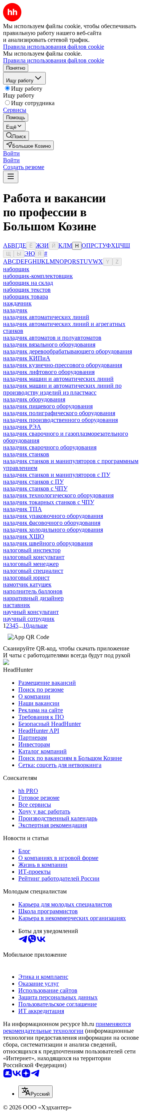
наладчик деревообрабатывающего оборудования (67, 351)
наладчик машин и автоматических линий (58, 379)
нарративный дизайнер (33, 598)
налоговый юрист (26, 577)
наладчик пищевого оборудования (48, 406)
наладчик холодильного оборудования (53, 529)
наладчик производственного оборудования (60, 420)
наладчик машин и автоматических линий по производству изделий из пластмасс (62, 389)
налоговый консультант (33, 557)
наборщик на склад (28, 283)
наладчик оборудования (34, 399)
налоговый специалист (33, 570)
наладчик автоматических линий (46, 317)
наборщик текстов (27, 289)
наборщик (16, 269)
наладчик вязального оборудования (49, 344)
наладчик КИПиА (26, 358)
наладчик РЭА (22, 427)
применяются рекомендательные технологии (67, 1027)
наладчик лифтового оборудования (49, 372)
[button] (11, 153)
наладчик (15, 310)
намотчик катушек (27, 584)
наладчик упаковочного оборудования (53, 516)
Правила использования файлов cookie (53, 60)
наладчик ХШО (23, 536)
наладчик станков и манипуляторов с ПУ (56, 474)
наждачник (17, 303)
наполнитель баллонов (33, 591)
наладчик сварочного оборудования (49, 447)
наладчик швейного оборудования (48, 543)
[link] (16, 136)
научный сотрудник (29, 618)
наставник (16, 605)
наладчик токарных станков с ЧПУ (48, 502)
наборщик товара (25, 296)
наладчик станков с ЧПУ (35, 488)
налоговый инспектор (32, 550)
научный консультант (31, 612)
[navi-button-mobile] (10, 177)
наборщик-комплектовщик (38, 276)
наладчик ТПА (22, 509)
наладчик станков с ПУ (33, 481)
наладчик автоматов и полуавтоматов (52, 337)
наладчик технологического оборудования (58, 495)
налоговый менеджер (31, 564)
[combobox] (35, 1091)
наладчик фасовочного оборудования (51, 522)
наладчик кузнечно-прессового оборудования (62, 365)
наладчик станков (26, 454)
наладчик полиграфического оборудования (59, 413)
